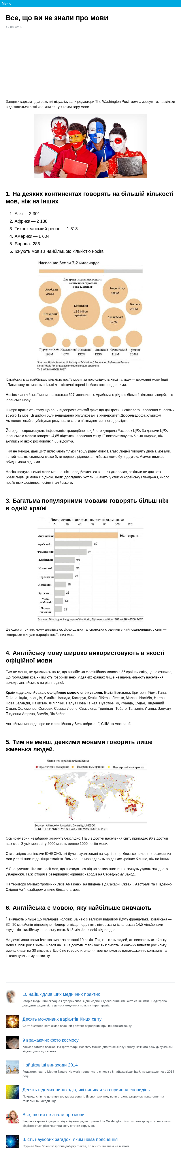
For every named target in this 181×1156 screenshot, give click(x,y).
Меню (6, 3)
